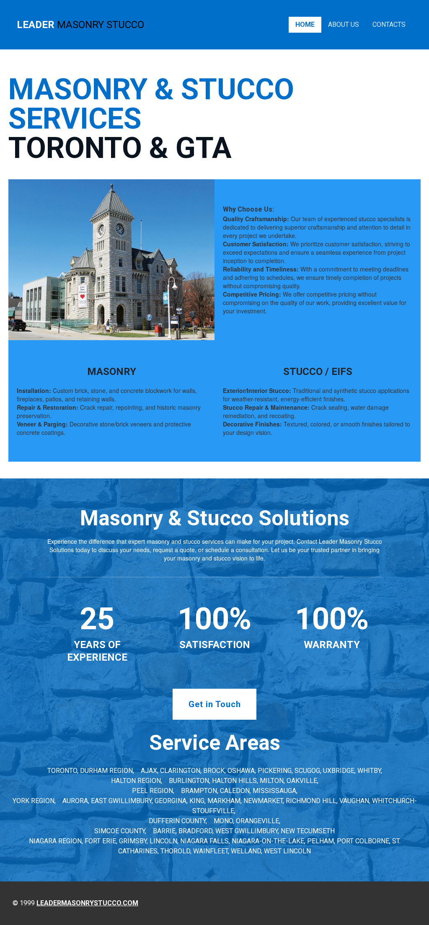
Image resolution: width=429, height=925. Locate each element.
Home (305, 24)
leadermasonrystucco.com (87, 903)
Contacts (389, 24)
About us (343, 24)
